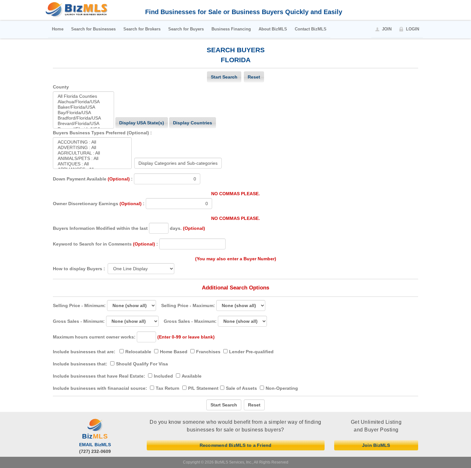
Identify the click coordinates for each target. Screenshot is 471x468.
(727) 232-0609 (95, 451)
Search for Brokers (142, 29)
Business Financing (231, 29)
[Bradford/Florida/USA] (83, 118)
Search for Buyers (186, 29)
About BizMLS (273, 29)
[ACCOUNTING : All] (92, 142)
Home (57, 29)
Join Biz (376, 445)
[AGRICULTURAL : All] (92, 153)
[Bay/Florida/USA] (83, 112)
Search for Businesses (93, 29)
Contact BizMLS (310, 29)
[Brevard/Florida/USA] (83, 123)
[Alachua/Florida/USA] (83, 101)
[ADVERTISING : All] (92, 147)
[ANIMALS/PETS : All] (92, 158)
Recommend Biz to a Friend (236, 445)
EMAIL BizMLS (95, 444)
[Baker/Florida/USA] (83, 107)
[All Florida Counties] (83, 96)
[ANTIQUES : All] (92, 164)
